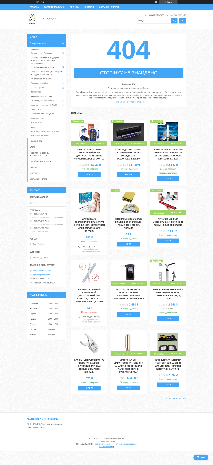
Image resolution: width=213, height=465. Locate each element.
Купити (89, 175)
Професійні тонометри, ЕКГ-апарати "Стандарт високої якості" (46, 73)
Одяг (33, 127)
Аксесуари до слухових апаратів (45, 131)
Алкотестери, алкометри (41, 79)
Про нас (74, 7)
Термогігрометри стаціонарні (43, 114)
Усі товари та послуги (176, 398)
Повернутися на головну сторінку (128, 102)
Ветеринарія (36, 92)
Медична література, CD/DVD (44, 105)
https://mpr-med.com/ (42, 271)
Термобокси (36, 109)
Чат (203, 457)
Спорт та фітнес (38, 87)
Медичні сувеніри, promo (41, 96)
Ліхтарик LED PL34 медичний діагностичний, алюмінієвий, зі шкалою (168, 222)
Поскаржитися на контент (102, 444)
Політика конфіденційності (126, 444)
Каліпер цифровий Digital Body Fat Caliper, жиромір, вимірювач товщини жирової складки (89, 366)
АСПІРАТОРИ (36, 123)
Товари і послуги (53, 7)
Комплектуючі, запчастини (42, 101)
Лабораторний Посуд (40, 136)
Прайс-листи (36, 141)
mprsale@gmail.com (41, 275)
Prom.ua (120, 439)
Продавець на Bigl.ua (106, 441)
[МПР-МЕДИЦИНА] (32, 18)
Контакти (89, 7)
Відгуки (33, 173)
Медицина (35, 49)
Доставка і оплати (109, 7)
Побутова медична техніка (42, 67)
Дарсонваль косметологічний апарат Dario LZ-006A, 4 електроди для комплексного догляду (89, 225)
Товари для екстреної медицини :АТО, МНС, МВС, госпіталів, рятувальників (45, 60)
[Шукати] (174, 20)
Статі (32, 147)
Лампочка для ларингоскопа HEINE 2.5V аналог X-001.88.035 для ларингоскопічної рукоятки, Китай (128, 366)
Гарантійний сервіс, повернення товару (39, 154)
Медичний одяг (37, 118)
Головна (34, 7)
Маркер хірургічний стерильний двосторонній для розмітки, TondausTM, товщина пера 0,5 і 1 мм (89, 295)
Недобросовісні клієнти (41, 161)
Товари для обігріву (39, 83)
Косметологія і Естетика (41, 53)
